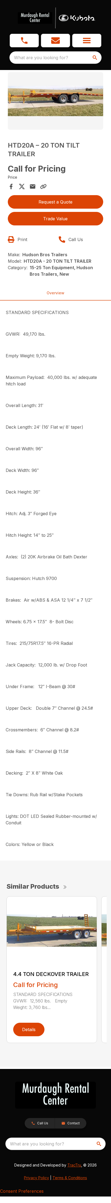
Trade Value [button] (55, 218)
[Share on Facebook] (11, 186)
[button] (24, 40)
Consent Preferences (22, 1191)
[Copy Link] (43, 186)
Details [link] (29, 1029)
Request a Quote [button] (55, 202)
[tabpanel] (55, 101)
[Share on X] (22, 186)
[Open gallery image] (55, 101)
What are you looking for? (41, 57)
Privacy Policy (36, 1177)
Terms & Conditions (70, 1177)
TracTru (74, 1165)
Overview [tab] (55, 293)
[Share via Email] (32, 186)
